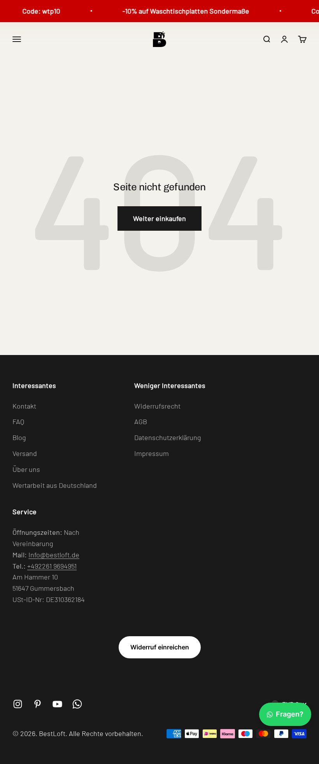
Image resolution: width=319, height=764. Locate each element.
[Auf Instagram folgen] (17, 704)
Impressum (151, 453)
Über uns (26, 469)
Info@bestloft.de (53, 554)
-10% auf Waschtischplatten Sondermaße (182, 11)
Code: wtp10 (37, 11)
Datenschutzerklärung (167, 437)
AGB (140, 421)
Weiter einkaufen (159, 218)
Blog (19, 437)
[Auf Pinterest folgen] (37, 704)
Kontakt (24, 406)
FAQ (18, 421)
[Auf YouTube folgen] (57, 704)
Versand (24, 453)
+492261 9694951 (52, 566)
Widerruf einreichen (159, 647)
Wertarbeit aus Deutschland (54, 485)
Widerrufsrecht (157, 406)
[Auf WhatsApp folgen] (77, 704)
